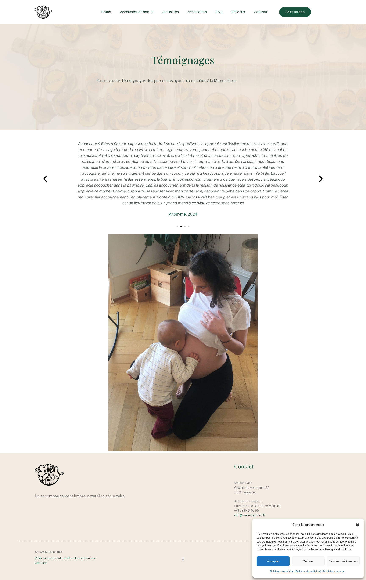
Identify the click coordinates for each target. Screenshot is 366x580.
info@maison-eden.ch (249, 515)
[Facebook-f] (183, 559)
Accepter (273, 561)
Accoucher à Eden (134, 12)
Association (197, 12)
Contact (260, 12)
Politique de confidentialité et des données (319, 571)
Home (106, 12)
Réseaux (238, 12)
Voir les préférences (343, 561)
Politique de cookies (281, 571)
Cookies (41, 563)
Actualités (170, 12)
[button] (357, 525)
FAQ (219, 12)
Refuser (308, 561)
